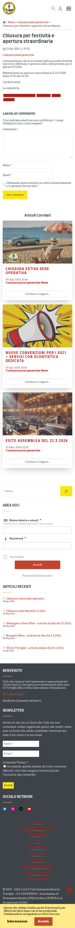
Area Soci (37, 860)
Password (17, 538)
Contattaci (37, 853)
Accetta (43, 921)
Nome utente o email (25, 520)
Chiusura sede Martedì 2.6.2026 (26, 610)
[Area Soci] (60, 9)
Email (7, 175)
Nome (7, 165)
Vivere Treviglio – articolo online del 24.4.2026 (35, 647)
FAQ (37, 840)
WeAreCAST (14, 694)
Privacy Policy (37, 847)
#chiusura (43, 95)
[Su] (69, 892)
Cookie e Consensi (38, 872)
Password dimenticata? (37, 575)
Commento (10, 129)
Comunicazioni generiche (33, 22)
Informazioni (17, 921)
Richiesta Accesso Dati (38, 866)
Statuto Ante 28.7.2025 (37, 828)
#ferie (56, 95)
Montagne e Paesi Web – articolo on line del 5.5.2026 (38, 623)
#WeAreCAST (37, 879)
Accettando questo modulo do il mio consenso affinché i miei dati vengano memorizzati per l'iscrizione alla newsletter (34, 770)
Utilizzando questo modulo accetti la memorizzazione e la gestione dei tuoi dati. (38, 184)
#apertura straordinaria (19, 95)
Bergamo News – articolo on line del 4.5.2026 (33, 635)
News (11, 22)
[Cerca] (66, 491)
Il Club (37, 821)
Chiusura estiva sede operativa (25, 598)
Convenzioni (37, 834)
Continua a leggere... (37, 293)
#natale (9, 99)
